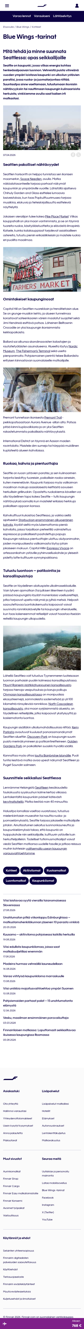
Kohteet (36, 26)
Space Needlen (31, 179)
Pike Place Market (57, 216)
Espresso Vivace (58, 548)
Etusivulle (8, 26)
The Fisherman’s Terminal (33, 351)
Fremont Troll (53, 417)
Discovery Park (37, 737)
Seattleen (41, 787)
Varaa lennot (22, 16)
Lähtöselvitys (62, 16)
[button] (7, 6)
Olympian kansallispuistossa (22, 694)
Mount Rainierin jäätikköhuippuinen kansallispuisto (37, 685)
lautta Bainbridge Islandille (53, 755)
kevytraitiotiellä (13, 801)
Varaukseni (42, 16)
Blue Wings (22, 26)
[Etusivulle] (42, 6)
